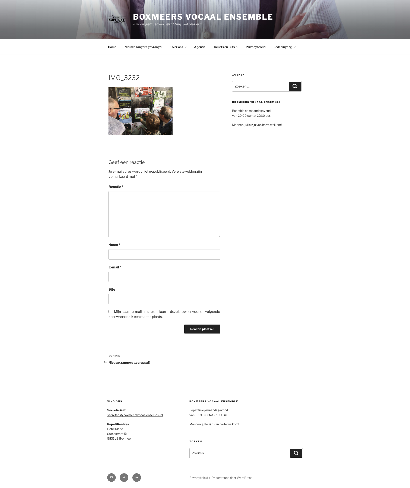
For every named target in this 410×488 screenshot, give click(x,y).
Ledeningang (283, 47)
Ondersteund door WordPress (231, 477)
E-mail (114, 267)
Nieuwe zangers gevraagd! (143, 47)
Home (112, 47)
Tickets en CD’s (224, 47)
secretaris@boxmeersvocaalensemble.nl (135, 415)
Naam (114, 245)
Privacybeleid (255, 47)
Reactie (115, 187)
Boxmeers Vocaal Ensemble (203, 17)
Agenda (199, 47)
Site (111, 289)
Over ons (176, 47)
